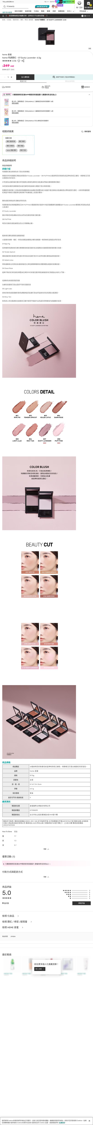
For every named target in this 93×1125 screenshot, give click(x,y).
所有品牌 (83, 11)
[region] (46, 1121)
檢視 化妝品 (8, 916)
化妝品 (36, 11)
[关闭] (89, 1120)
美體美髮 (61, 11)
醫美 (42, 11)
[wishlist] (19, 60)
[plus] (11, 77)
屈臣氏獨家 (19, 11)
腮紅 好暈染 (10, 146)
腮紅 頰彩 (22, 141)
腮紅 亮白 (23, 150)
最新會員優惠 (7, 12)
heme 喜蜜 (7, 54)
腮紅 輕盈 (20, 146)
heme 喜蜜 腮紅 (11, 150)
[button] (88, 5)
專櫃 (48, 11)
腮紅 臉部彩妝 (11, 141)
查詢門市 (52, 1)
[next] (73, 11)
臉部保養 (28, 11)
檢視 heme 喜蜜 (10, 927)
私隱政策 (62, 1123)
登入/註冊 (38, 969)
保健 (54, 11)
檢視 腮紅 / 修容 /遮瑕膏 (15, 922)
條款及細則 (15, 103)
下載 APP (46, 1)
